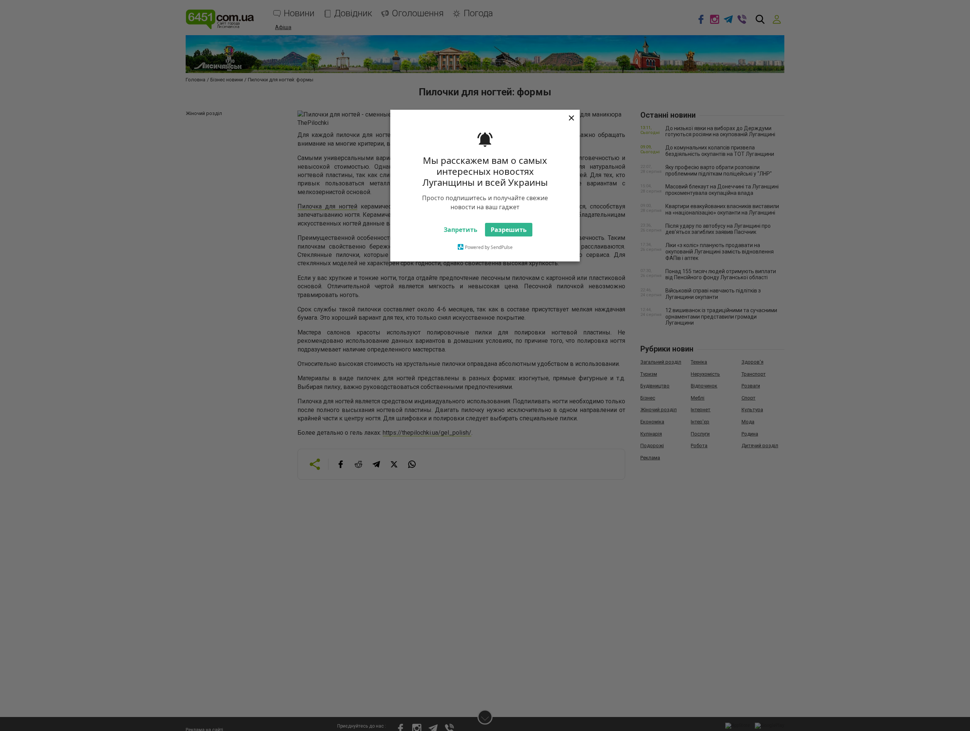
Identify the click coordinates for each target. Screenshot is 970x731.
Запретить (460, 230)
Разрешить (509, 230)
